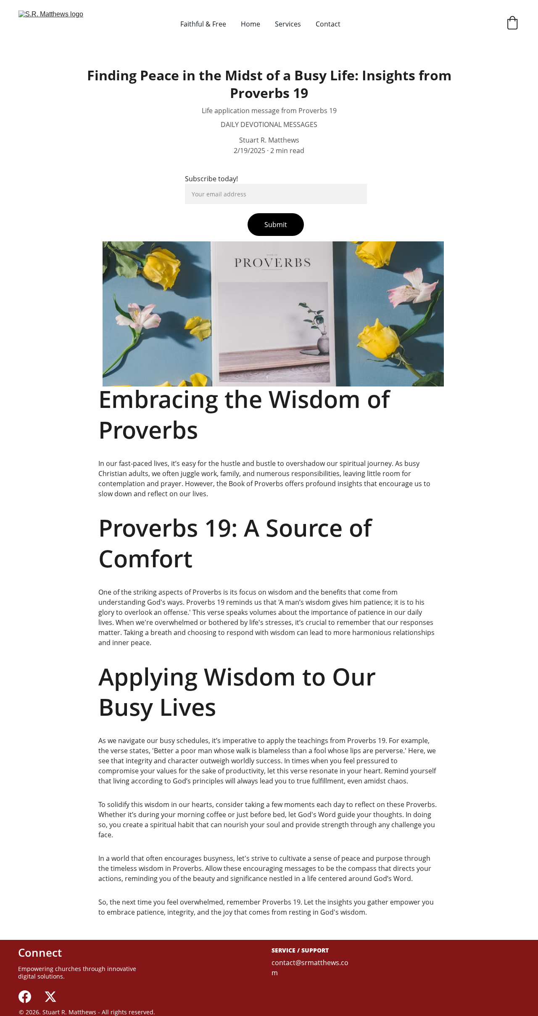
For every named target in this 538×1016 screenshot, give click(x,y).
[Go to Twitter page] (50, 996)
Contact (328, 24)
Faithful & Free (203, 24)
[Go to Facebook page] (24, 996)
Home (250, 24)
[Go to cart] (512, 24)
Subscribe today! (211, 178)
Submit (275, 224)
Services (288, 24)
